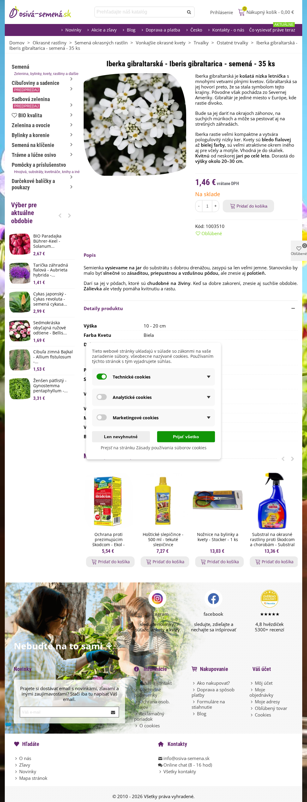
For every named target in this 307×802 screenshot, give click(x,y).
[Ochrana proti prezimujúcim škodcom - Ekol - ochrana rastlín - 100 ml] (108, 501)
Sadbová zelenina (31, 102)
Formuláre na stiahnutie (208, 704)
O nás (25, 758)
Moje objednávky (261, 692)
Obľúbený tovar (271, 708)
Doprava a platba (163, 30)
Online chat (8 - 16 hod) (187, 765)
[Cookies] (252, 714)
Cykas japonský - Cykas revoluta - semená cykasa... (50, 299)
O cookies (149, 726)
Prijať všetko (186, 436)
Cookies (263, 715)
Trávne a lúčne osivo (34, 155)
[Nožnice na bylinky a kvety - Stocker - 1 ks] (218, 501)
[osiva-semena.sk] (45, 12)
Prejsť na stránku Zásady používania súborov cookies (154, 447)
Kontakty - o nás (228, 30)
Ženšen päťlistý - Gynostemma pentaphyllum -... (50, 385)
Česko (196, 30)
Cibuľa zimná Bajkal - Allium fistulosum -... (53, 356)
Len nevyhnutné (121, 436)
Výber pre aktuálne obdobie (24, 213)
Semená (43, 70)
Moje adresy (267, 702)
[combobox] (139, 12)
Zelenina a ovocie (31, 125)
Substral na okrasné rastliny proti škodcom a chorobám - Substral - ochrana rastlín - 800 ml (272, 544)
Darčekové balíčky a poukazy (33, 184)
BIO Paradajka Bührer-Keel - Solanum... (47, 241)
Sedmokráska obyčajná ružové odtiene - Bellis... (50, 327)
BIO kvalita (30, 115)
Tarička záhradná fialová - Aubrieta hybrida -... (50, 270)
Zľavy (24, 765)
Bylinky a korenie (30, 135)
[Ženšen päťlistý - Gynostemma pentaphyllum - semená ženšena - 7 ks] (19, 388)
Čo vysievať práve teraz (272, 28)
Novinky (73, 30)
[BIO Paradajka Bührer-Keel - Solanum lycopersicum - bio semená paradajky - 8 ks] (19, 244)
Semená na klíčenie (33, 145)
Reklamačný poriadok (149, 716)
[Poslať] (189, 12)
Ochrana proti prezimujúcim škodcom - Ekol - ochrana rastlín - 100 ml (109, 544)
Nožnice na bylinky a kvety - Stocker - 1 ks (217, 537)
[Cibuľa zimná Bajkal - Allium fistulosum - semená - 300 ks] (19, 359)
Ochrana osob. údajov (152, 704)
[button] (59, 215)
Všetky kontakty (179, 771)
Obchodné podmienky (147, 692)
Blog (131, 30)
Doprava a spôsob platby (213, 692)
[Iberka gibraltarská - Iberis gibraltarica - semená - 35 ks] (135, 124)
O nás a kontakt (155, 683)
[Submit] (113, 712)
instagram (157, 614)
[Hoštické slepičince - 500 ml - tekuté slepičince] (163, 501)
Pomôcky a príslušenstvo (43, 168)
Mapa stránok (33, 778)
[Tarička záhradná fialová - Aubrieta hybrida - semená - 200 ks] (19, 273)
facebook (213, 614)
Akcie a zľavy (104, 30)
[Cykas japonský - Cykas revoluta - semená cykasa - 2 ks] (19, 302)
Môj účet (264, 683)
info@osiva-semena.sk (186, 758)
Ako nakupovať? (213, 683)
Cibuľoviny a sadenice (35, 86)
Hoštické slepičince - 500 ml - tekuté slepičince (163, 539)
